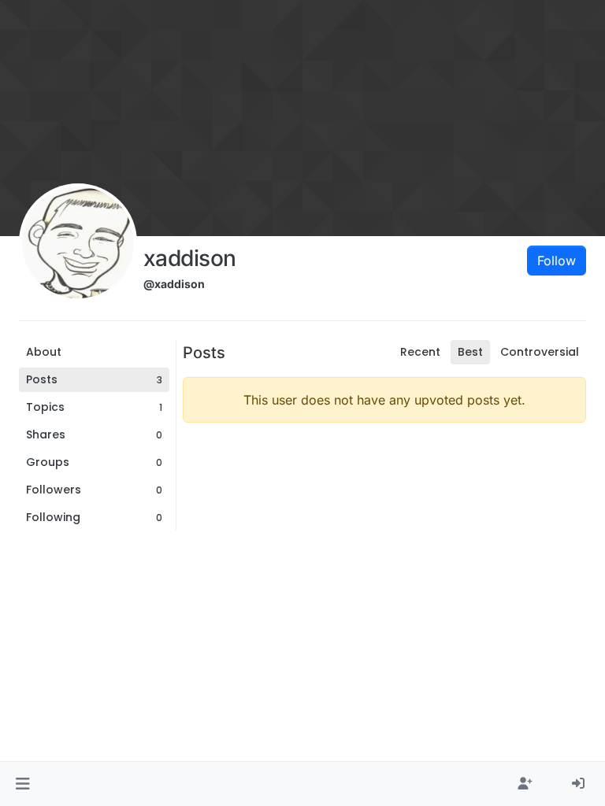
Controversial (539, 352)
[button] (22, 784)
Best (470, 352)
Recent (420, 352)
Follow (556, 260)
